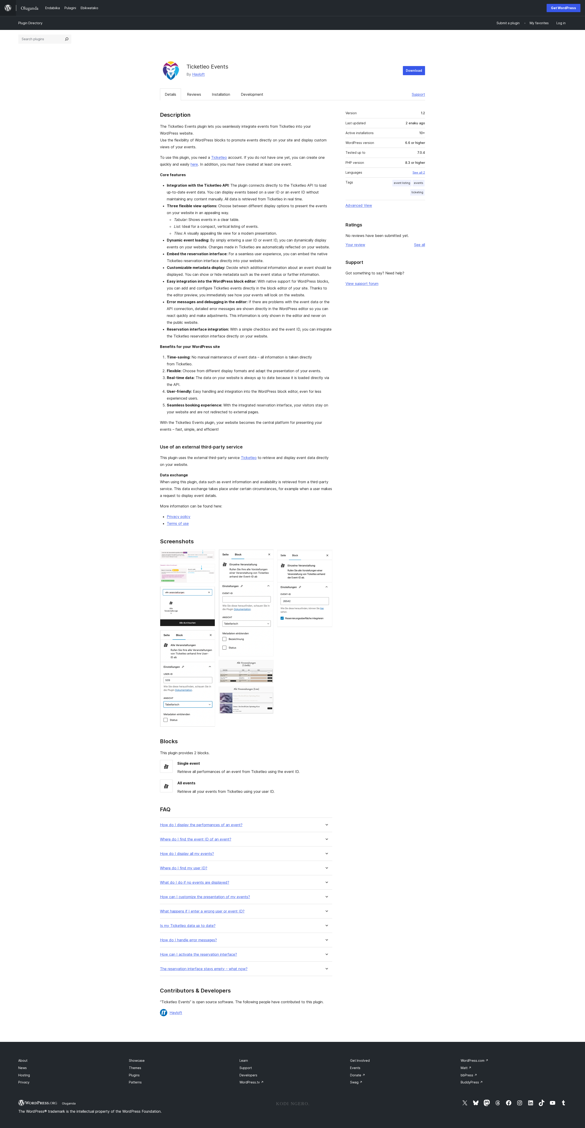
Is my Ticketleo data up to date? (187, 926)
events (418, 183)
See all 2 (418, 172)
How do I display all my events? (187, 854)
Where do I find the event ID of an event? (195, 839)
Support (418, 94)
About (22, 1060)
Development (252, 94)
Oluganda (69, 1103)
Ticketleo (219, 157)
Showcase (137, 1060)
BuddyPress (472, 1082)
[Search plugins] (66, 39)
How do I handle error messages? (188, 940)
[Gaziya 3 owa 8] (209, 592)
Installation (221, 94)
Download (414, 70)
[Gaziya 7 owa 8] (267, 692)
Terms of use (178, 523)
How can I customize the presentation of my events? (205, 897)
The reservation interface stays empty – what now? (203, 969)
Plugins (134, 1075)
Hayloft (198, 74)
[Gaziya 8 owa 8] (326, 555)
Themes (135, 1068)
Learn (243, 1060)
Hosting (24, 1075)
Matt (466, 1068)
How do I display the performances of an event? (201, 825)
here (194, 164)
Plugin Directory (30, 23)
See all (419, 244)
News (22, 1068)
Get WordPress (563, 8)
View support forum (362, 283)
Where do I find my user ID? (183, 868)
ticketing (417, 192)
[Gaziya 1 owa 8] (209, 555)
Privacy (23, 1082)
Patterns (135, 1082)
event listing (402, 183)
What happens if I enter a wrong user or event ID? (202, 911)
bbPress (469, 1075)
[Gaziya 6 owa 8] (267, 666)
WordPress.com (474, 1060)
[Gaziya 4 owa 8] (209, 636)
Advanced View (359, 205)
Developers (248, 1075)
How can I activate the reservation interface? (198, 954)
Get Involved (360, 1060)
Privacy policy (178, 516)
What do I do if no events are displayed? (194, 882)
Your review (355, 244)
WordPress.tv (251, 1082)
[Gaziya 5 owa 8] (267, 555)
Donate (357, 1075)
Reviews (194, 94)
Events (355, 1068)
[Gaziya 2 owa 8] (209, 570)
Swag (356, 1082)
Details (170, 94)
